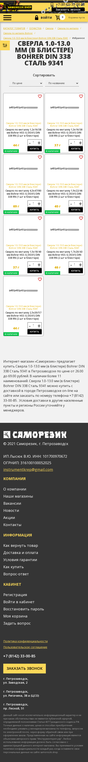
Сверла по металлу (68, 28)
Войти (46, 18)
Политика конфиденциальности (25, 641)
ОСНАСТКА (35, 28)
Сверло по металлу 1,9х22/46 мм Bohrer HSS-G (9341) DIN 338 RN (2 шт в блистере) (64, 193)
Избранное (78, 37)
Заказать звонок (68, 9)
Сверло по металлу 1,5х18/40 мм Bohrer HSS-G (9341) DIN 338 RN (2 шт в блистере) (23, 255)
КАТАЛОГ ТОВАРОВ (14, 28)
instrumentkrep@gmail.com (28, 469)
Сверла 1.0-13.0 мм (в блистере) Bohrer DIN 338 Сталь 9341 (35, 37)
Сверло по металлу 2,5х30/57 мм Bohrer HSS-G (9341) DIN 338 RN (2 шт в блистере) (23, 315)
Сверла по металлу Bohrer (18, 33)
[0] (57, 17)
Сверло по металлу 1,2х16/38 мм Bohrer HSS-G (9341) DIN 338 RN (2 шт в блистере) (23, 132)
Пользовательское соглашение (25, 647)
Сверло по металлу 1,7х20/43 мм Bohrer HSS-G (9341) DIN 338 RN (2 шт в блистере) (64, 255)
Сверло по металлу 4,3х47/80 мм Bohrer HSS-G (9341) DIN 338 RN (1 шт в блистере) (23, 193)
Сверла (49, 28)
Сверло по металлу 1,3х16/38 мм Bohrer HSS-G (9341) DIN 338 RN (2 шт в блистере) (64, 132)
